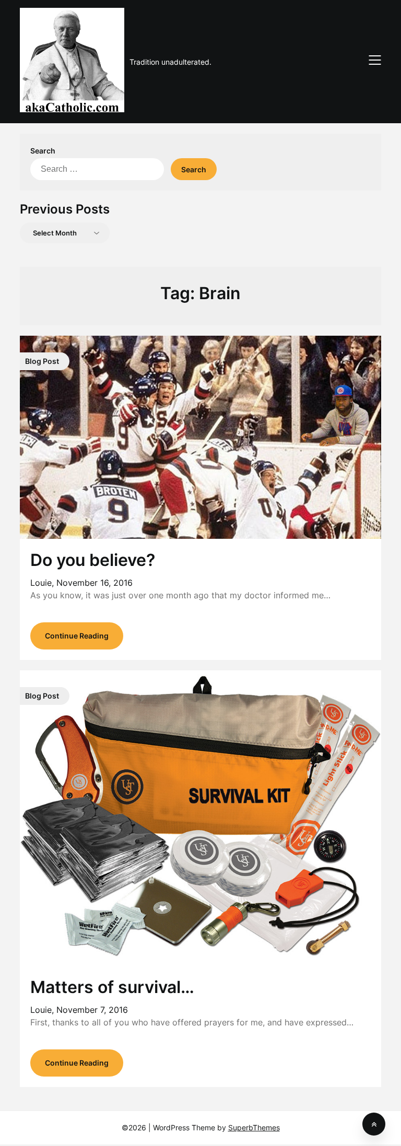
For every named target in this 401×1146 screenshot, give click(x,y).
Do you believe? (92, 560)
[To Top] (373, 1124)
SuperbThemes (254, 1127)
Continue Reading (77, 635)
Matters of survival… (112, 987)
